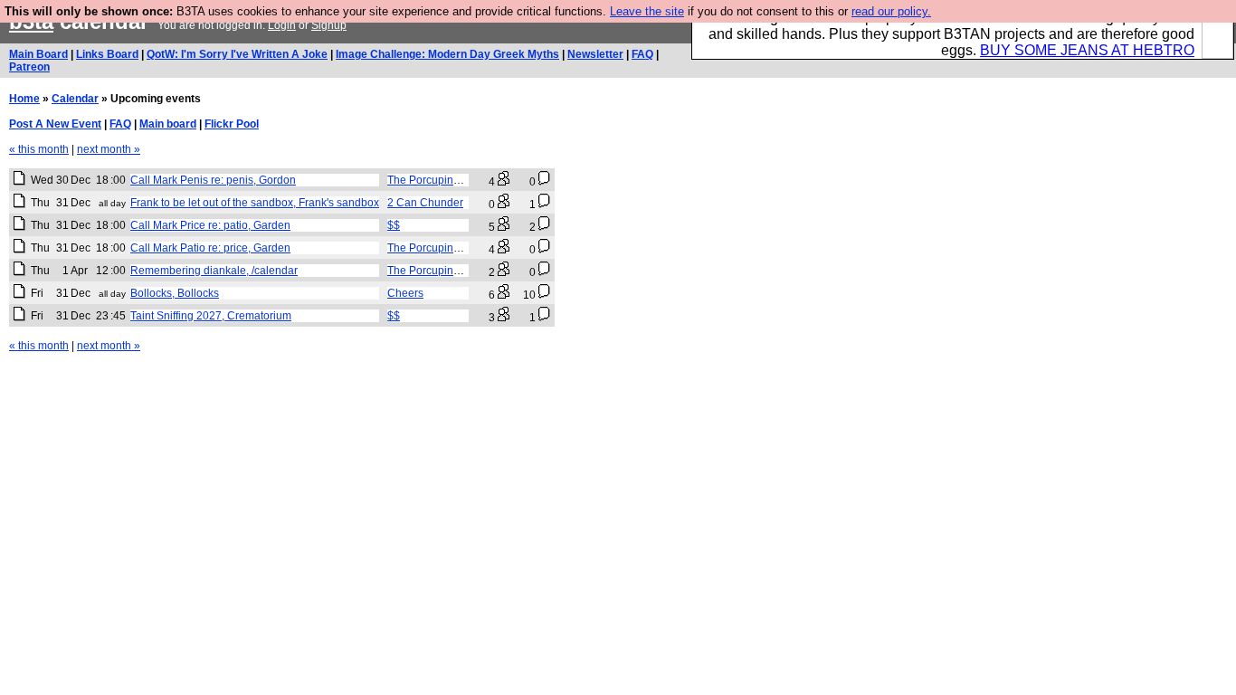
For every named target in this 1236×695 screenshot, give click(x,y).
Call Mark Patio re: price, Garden (210, 248)
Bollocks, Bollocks (174, 293)
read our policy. (891, 11)
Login (282, 25)
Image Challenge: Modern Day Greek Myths (447, 54)
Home (24, 98)
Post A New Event (55, 124)
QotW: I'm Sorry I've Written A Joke (237, 54)
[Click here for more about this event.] (19, 182)
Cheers (405, 293)
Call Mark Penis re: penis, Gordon (213, 180)
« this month (39, 149)
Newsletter (595, 54)
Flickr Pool (231, 124)
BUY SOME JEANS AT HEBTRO (1087, 50)
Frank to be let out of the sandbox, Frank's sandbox (254, 202)
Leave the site (647, 11)
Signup (329, 25)
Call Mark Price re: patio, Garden (210, 225)
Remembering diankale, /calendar (214, 270)
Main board (167, 124)
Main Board (38, 54)
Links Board (107, 54)
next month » (108, 149)
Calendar (75, 98)
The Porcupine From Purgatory (462, 180)
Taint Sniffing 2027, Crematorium (210, 315)
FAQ (642, 54)
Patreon (29, 67)
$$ (393, 225)
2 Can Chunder (425, 202)
